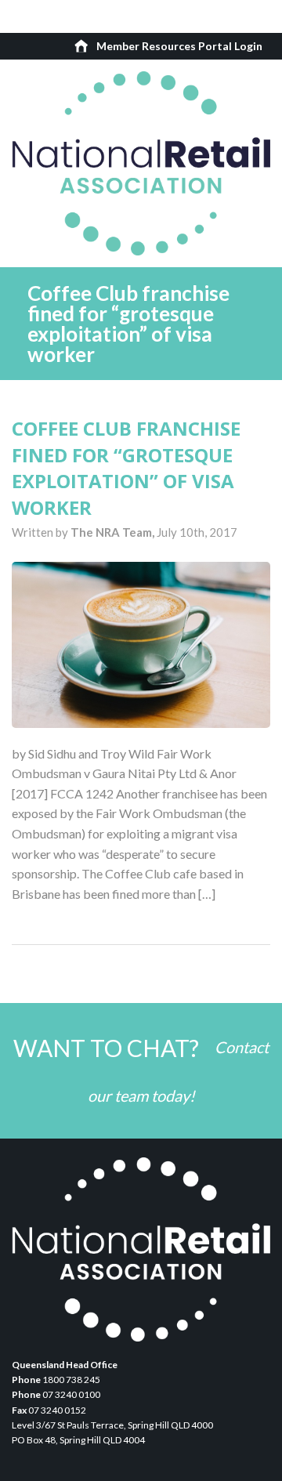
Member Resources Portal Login (179, 46)
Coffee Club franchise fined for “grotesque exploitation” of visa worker (126, 467)
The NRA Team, (113, 532)
